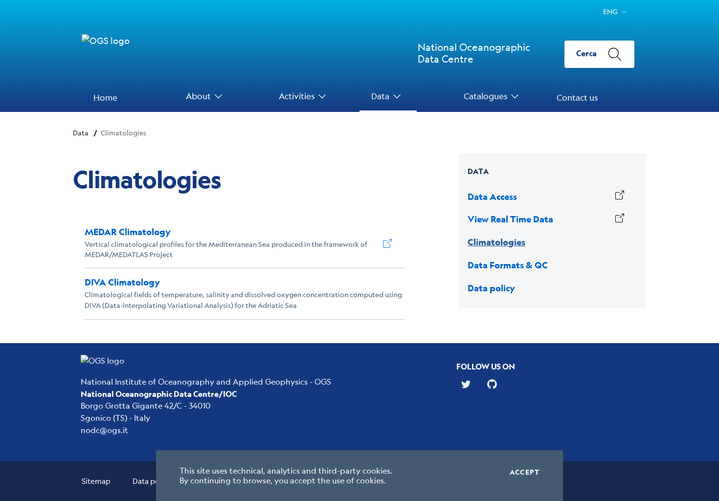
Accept (524, 472)
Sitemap (96, 480)
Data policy (152, 480)
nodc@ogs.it (104, 430)
